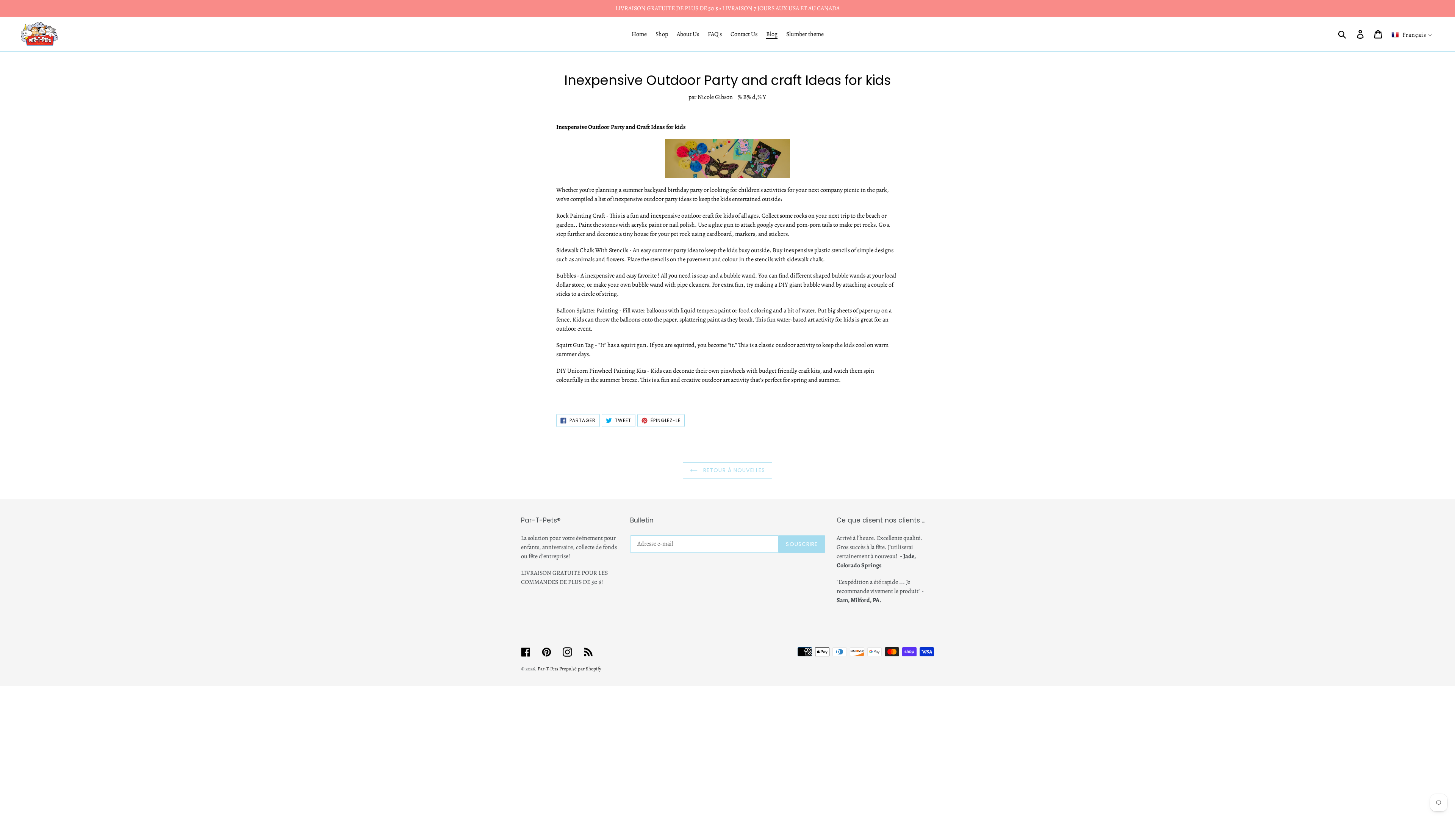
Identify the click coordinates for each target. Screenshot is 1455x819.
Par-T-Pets (548, 668)
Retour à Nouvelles (733, 470)
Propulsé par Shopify (580, 668)
